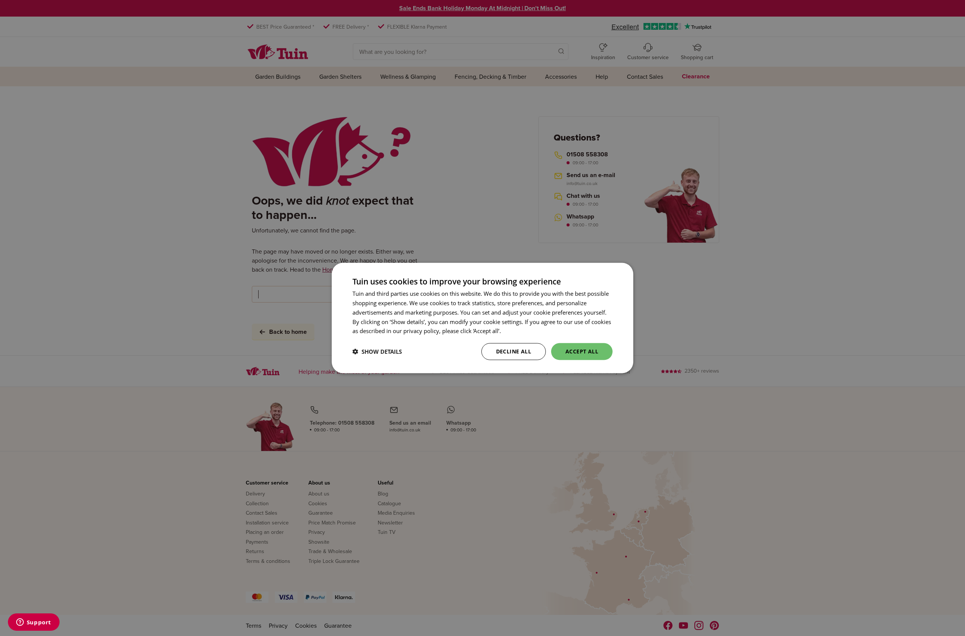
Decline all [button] (513, 351)
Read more (516, 331)
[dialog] (482, 318)
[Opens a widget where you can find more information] (34, 622)
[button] (377, 351)
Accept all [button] (581, 351)
